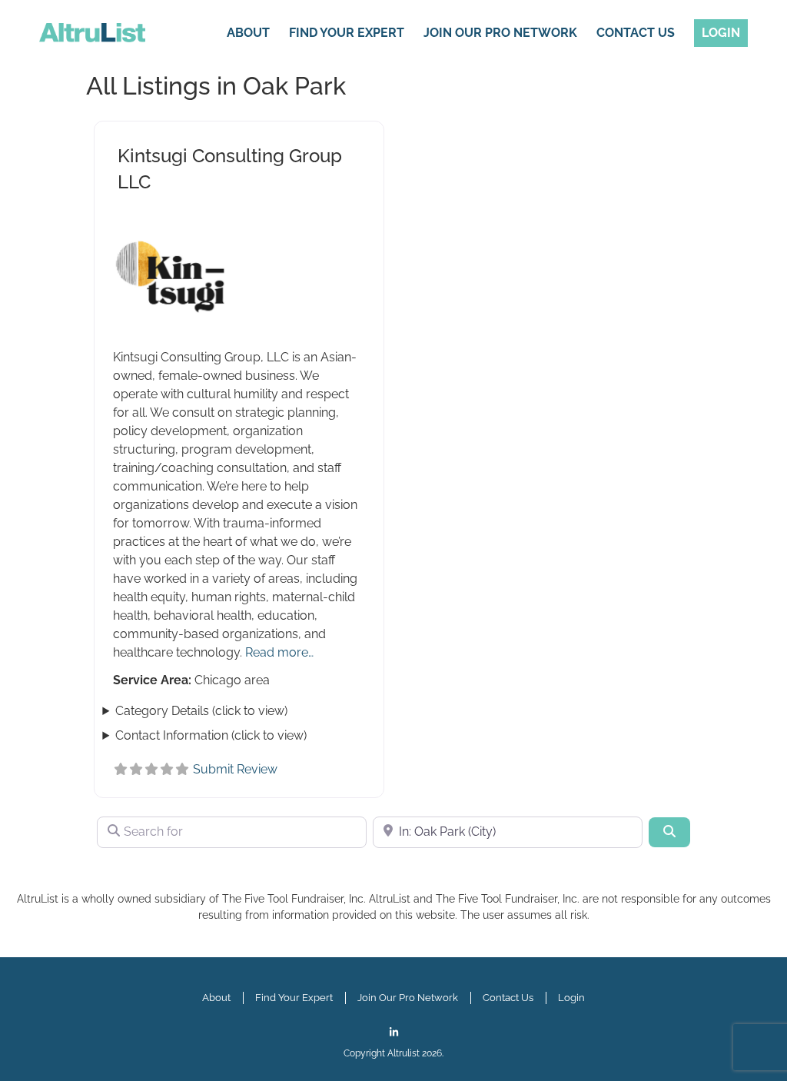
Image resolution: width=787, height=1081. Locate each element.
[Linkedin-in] (394, 1032)
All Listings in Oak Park (216, 86)
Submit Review (235, 769)
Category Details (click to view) (201, 710)
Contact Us (635, 32)
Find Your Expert (346, 32)
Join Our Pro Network (500, 32)
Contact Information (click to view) (211, 735)
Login (721, 32)
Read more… (279, 652)
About (248, 32)
